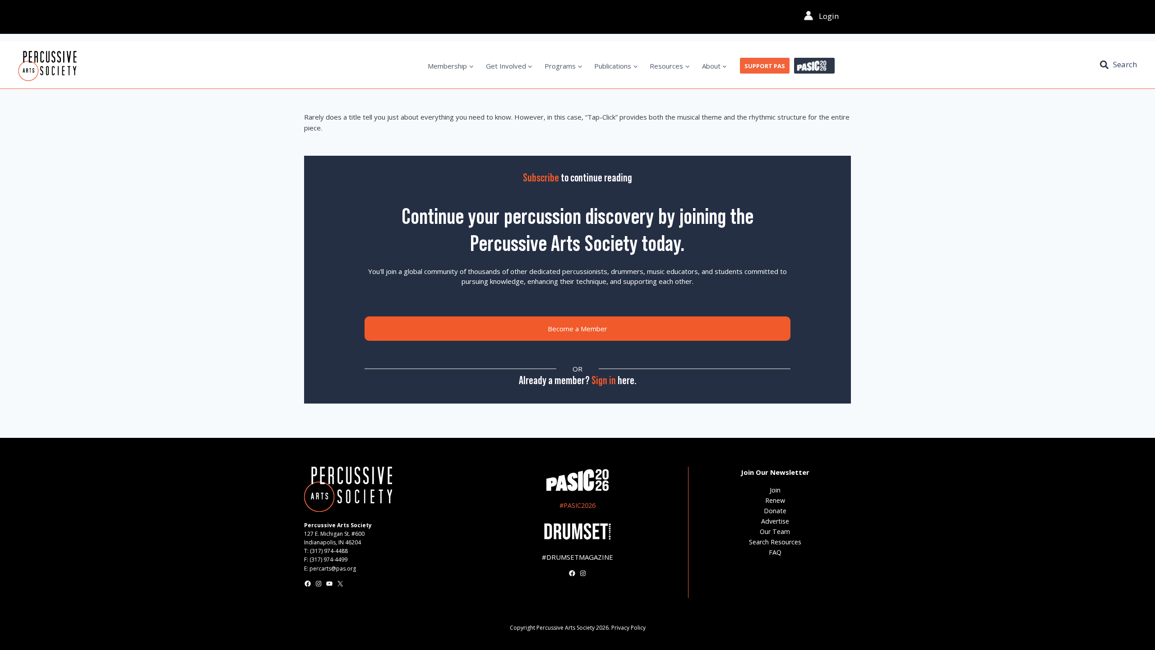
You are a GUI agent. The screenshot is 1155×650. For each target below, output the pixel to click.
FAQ (775, 552)
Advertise (775, 521)
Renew (775, 500)
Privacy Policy (628, 627)
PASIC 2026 (814, 66)
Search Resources (775, 542)
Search (1125, 64)
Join (775, 490)
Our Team (775, 531)
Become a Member (577, 328)
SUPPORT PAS (764, 66)
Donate (775, 510)
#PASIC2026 (577, 505)
